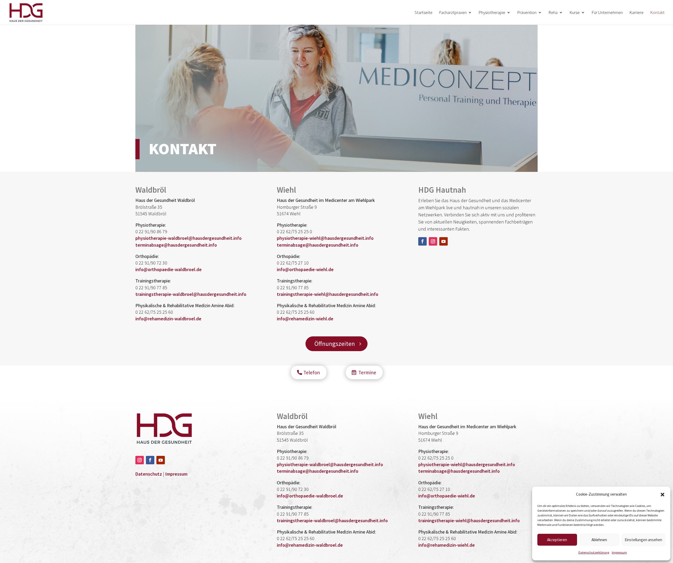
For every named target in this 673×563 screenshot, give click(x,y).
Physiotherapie (491, 13)
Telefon (311, 372)
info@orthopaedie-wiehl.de (305, 269)
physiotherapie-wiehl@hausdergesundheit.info (325, 238)
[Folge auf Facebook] (422, 241)
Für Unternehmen (607, 13)
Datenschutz (148, 474)
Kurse (574, 13)
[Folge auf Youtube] (443, 241)
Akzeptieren (557, 539)
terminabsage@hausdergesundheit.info (176, 245)
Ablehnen (599, 539)
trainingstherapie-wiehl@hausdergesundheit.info (327, 294)
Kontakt (657, 13)
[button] (662, 494)
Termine (367, 372)
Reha (553, 13)
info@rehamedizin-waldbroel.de (168, 319)
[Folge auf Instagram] (433, 241)
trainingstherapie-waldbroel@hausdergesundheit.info (190, 294)
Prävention (527, 13)
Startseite (423, 13)
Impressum (619, 552)
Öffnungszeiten (334, 343)
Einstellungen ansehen (643, 539)
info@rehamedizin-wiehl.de (305, 319)
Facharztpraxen (453, 13)
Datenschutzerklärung (593, 552)
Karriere (636, 13)
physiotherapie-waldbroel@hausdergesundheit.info (188, 238)
